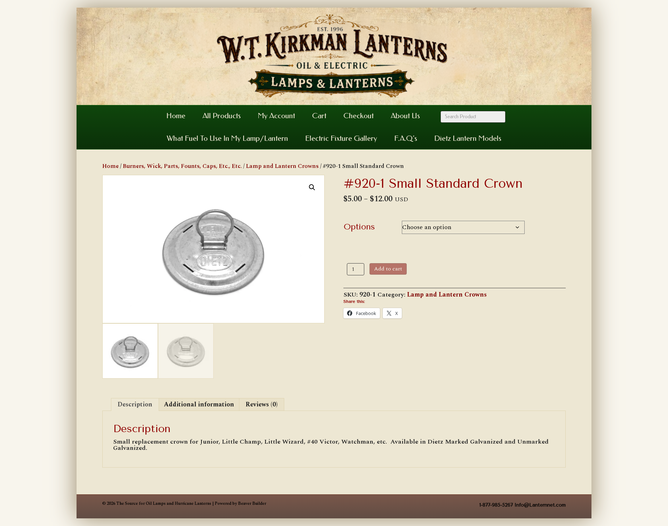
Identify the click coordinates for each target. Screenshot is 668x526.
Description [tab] (135, 404)
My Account (276, 115)
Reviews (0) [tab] (262, 404)
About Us (405, 115)
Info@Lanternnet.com (540, 505)
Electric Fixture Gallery (341, 138)
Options (359, 227)
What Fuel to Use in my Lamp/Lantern (227, 138)
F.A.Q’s (405, 138)
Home (175, 115)
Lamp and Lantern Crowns (282, 166)
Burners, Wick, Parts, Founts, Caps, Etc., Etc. (182, 166)
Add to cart (388, 269)
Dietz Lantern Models (467, 138)
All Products (221, 115)
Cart (319, 115)
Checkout (358, 115)
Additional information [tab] (199, 404)
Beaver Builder (252, 503)
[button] (312, 187)
